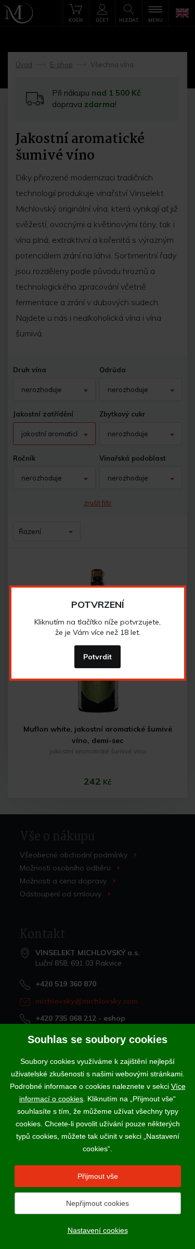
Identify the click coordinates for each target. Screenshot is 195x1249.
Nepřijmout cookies (97, 1203)
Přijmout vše (97, 1176)
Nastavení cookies (98, 1230)
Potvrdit (97, 656)
